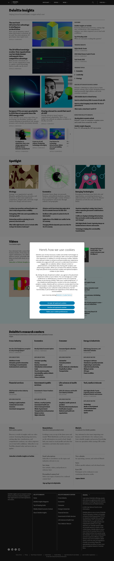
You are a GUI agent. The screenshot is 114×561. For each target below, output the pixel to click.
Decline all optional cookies (57, 307)
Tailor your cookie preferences (57, 312)
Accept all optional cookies (57, 303)
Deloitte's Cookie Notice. (64, 295)
